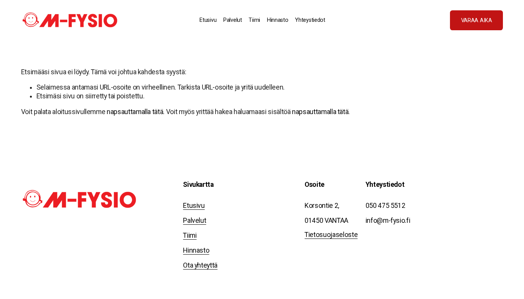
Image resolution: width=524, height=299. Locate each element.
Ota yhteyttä (200, 265)
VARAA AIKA (476, 20)
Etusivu (207, 20)
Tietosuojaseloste (331, 235)
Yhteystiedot (310, 20)
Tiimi (254, 20)
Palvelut (194, 220)
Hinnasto (277, 20)
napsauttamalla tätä (135, 112)
